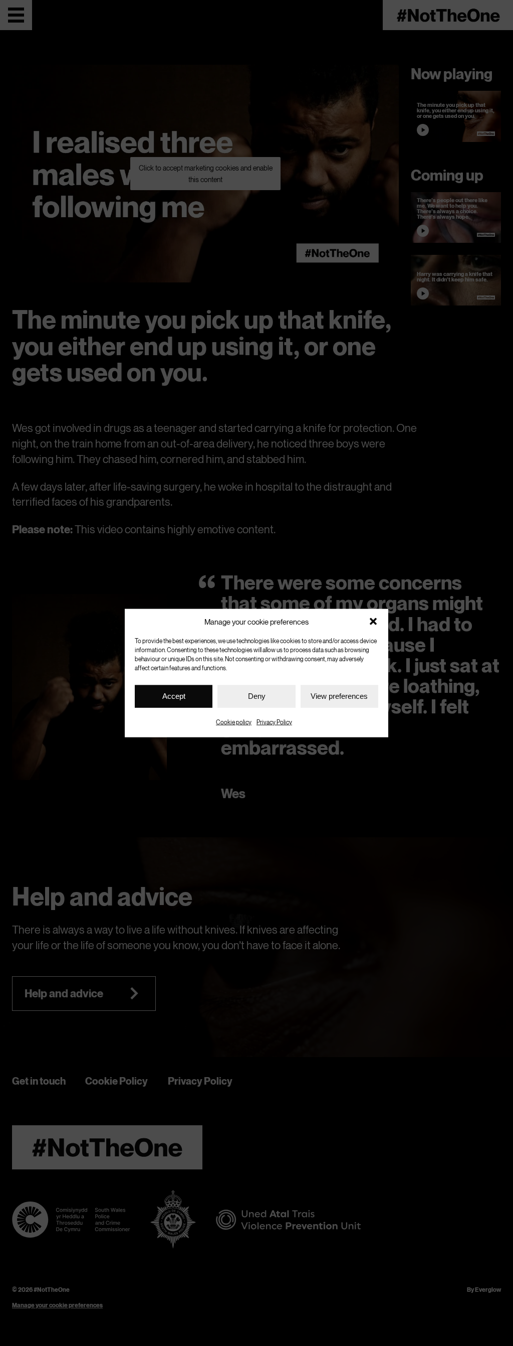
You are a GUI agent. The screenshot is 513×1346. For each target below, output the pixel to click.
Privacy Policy (274, 721)
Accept (173, 696)
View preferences (339, 696)
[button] (373, 621)
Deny (257, 696)
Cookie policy (233, 721)
